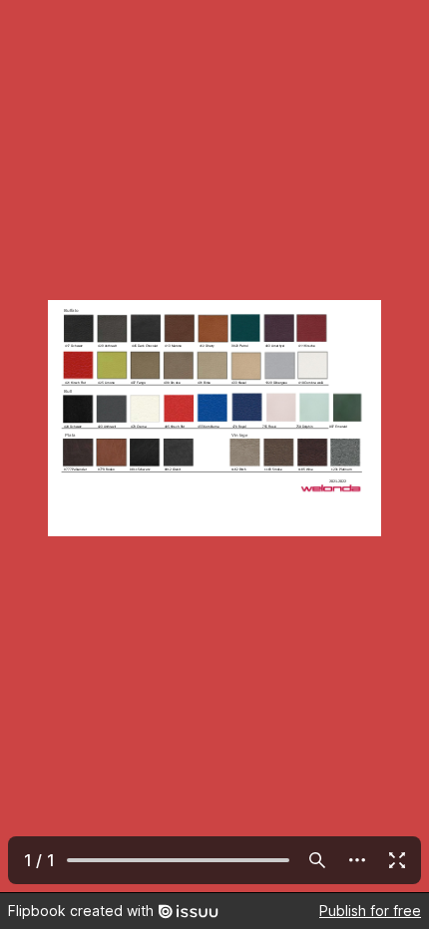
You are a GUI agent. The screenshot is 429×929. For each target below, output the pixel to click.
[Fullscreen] (397, 860)
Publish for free (370, 910)
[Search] (317, 860)
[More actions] (357, 860)
